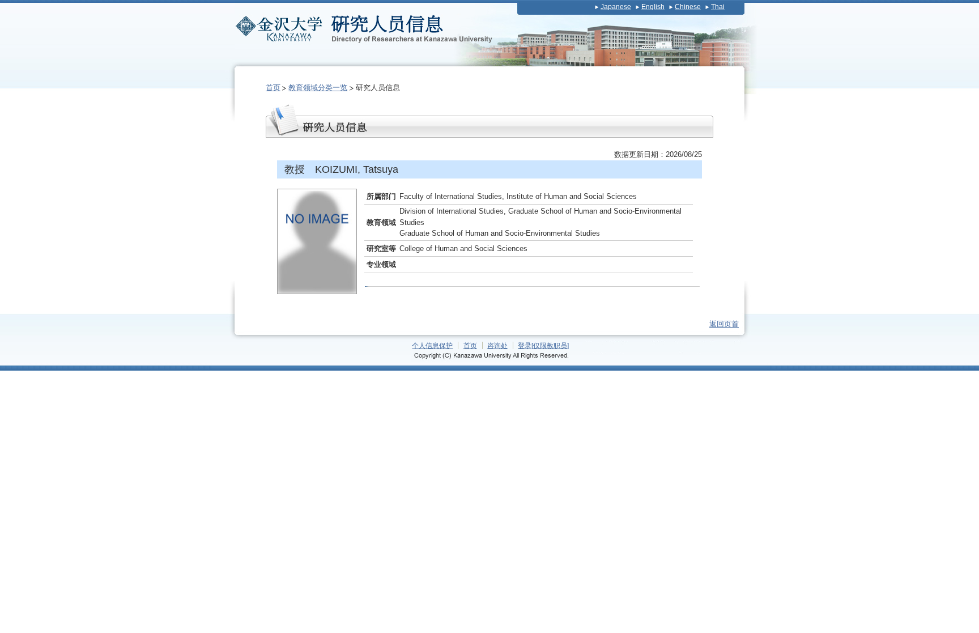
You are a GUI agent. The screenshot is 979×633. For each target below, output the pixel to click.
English (653, 7)
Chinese (688, 7)
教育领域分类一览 (317, 87)
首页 (273, 87)
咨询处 (497, 345)
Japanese (616, 7)
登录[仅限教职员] (543, 345)
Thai (718, 7)
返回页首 (724, 324)
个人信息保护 (432, 345)
